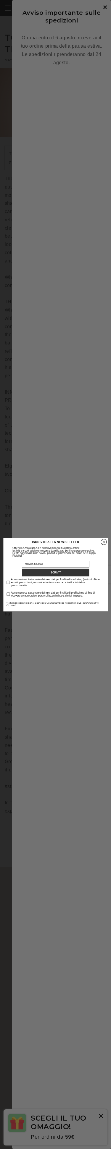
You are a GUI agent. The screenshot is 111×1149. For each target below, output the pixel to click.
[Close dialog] (104, 542)
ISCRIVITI (55, 572)
